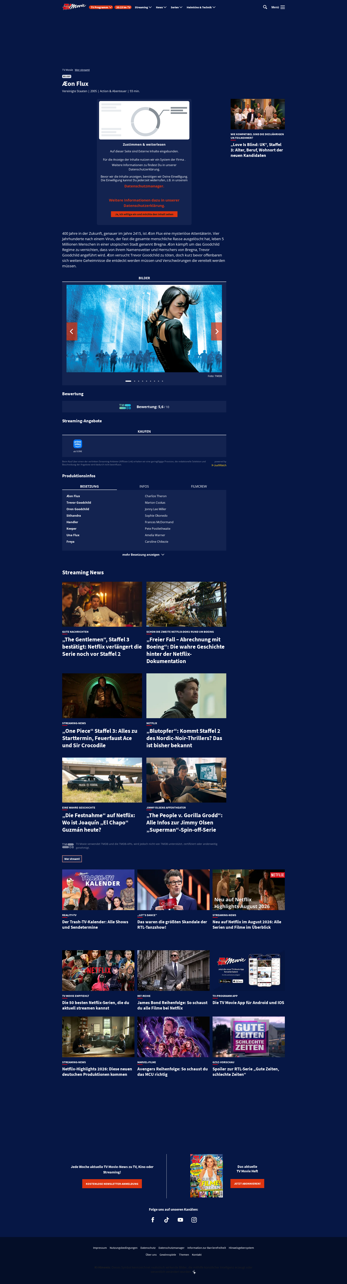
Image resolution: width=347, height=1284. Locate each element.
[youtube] (180, 1219)
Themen (184, 1254)
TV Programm (99, 7)
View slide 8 (158, 381)
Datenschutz (148, 1247)
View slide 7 (154, 381)
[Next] (216, 331)
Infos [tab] (144, 486)
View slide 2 (134, 381)
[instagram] (194, 1219)
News (159, 7)
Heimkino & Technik (199, 7)
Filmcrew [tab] (199, 486)
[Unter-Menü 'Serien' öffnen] (180, 7)
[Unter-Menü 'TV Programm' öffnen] (110, 7)
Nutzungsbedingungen (124, 1247)
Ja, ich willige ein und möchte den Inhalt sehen (144, 214)
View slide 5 (146, 381)
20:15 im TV (123, 7)
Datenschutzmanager (171, 1247)
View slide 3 (138, 381)
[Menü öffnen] (282, 7)
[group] (144, 333)
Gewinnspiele (168, 1254)
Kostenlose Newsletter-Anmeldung (112, 1184)
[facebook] (152, 1219)
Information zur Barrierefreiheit (206, 1247)
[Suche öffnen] (265, 7)
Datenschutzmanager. (144, 186)
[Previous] (72, 331)
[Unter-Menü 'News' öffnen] (165, 7)
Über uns (151, 1254)
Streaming (141, 7)
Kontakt (197, 1254)
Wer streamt (82, 70)
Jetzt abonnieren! (247, 1183)
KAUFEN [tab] (144, 431)
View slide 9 (162, 381)
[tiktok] (166, 1219)
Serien (175, 7)
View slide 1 (128, 381)
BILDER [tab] (144, 278)
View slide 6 (150, 381)
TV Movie (67, 70)
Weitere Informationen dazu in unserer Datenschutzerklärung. (144, 203)
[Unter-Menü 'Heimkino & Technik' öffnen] (214, 7)
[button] (144, 554)
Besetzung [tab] (89, 486)
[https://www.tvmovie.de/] (74, 7)
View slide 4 (142, 381)
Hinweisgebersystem (241, 1247)
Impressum (100, 1247)
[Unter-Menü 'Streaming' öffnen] (150, 7)
